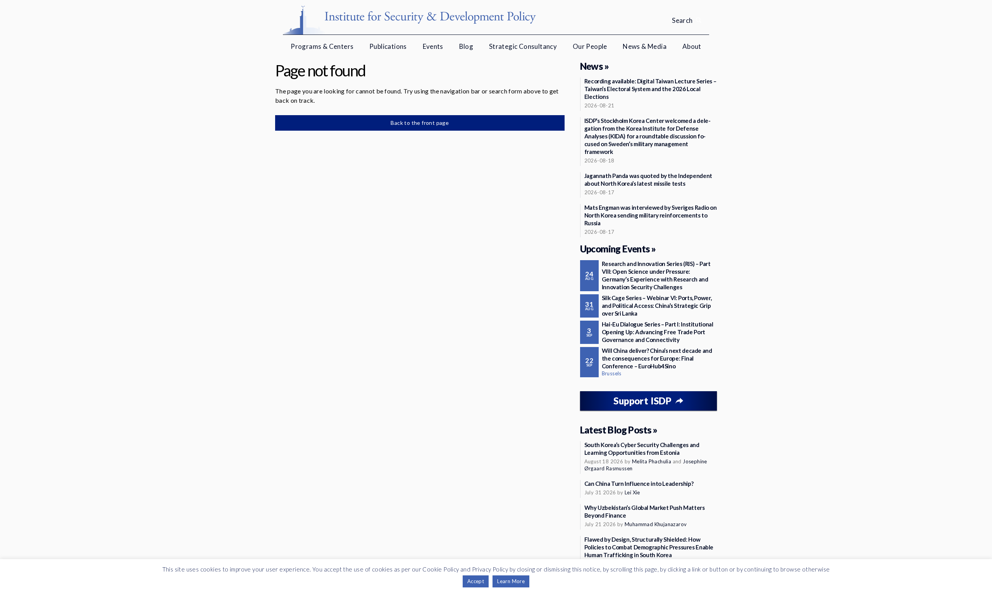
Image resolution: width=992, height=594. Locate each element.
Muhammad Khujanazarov (656, 524)
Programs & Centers (322, 46)
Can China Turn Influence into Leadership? (639, 483)
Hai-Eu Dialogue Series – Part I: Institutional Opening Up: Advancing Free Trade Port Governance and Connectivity (657, 332)
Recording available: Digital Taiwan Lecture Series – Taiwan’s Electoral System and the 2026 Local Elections (650, 89)
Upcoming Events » (618, 248)
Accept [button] (475, 581)
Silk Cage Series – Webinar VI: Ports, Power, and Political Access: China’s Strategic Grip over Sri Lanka (657, 305)
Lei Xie (632, 492)
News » (594, 66)
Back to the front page (420, 122)
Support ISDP (642, 400)
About (691, 46)
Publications (388, 46)
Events (433, 46)
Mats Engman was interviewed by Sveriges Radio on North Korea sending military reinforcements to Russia (650, 215)
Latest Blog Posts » (619, 429)
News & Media (644, 46)
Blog (466, 46)
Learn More (511, 581)
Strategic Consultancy (523, 46)
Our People (590, 46)
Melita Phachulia (651, 461)
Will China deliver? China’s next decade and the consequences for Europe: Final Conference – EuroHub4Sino (657, 358)
